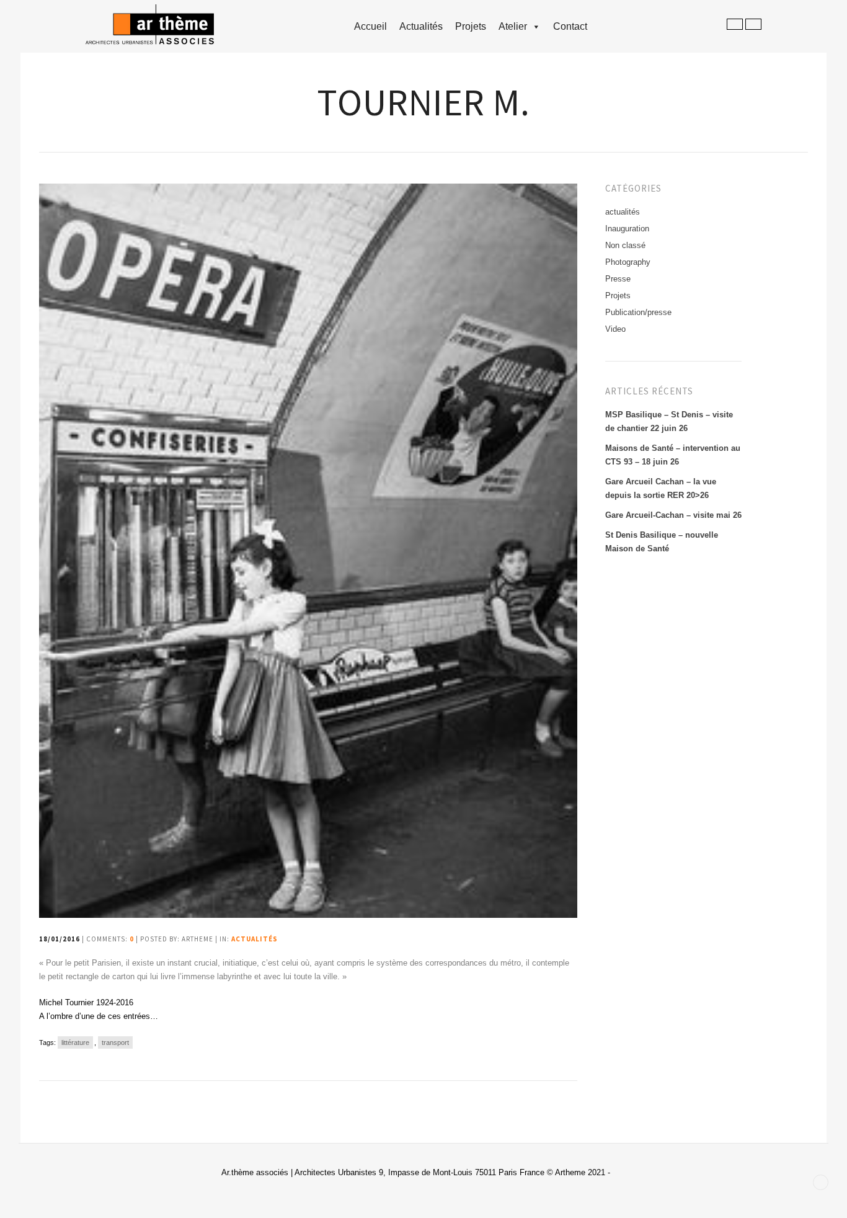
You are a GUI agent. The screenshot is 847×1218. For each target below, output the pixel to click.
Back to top (820, 1182)
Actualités (421, 26)
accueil (370, 26)
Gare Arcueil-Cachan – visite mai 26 (673, 515)
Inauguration (627, 228)
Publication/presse (638, 312)
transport (115, 1042)
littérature (75, 1042)
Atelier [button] (513, 26)
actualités (254, 939)
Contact (570, 26)
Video (615, 329)
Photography (627, 262)
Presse (618, 278)
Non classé (625, 245)
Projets (470, 26)
